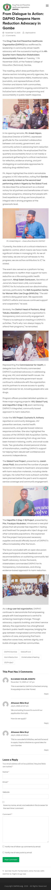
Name (6, 772)
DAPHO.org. (18, 886)
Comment (7, 814)
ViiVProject (8, 662)
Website (6, 792)
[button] (47, 6)
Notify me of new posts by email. (18, 853)
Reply (46, 694)
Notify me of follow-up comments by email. (23, 847)
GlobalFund (26, 652)
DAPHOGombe (10, 652)
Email (5, 782)
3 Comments (10, 35)
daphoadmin (30, 33)
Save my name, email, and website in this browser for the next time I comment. (25, 806)
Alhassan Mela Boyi (20, 703)
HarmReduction (11, 657)
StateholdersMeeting (30, 657)
